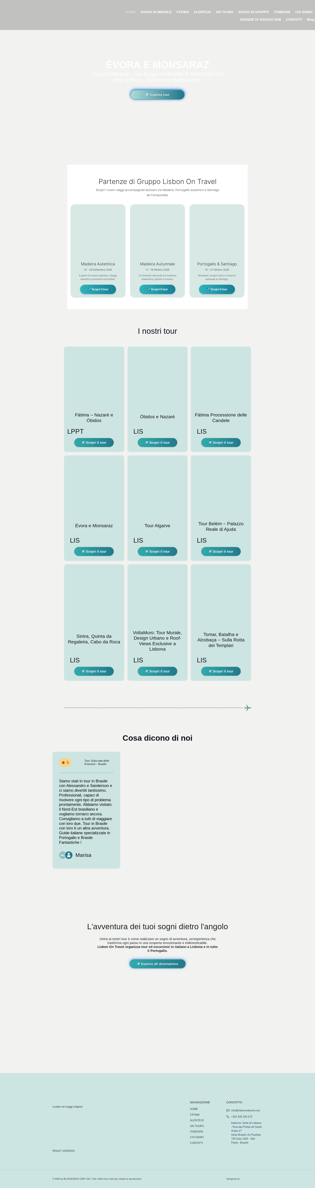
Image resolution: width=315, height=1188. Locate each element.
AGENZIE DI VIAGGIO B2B (260, 19)
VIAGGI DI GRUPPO (253, 12)
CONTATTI (294, 19)
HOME (131, 12)
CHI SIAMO (304, 12)
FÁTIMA (183, 12)
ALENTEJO (202, 12)
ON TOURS (224, 12)
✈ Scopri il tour (98, 289)
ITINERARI (282, 12)
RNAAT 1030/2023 (63, 1150)
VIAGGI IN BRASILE (156, 12)
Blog (310, 19)
